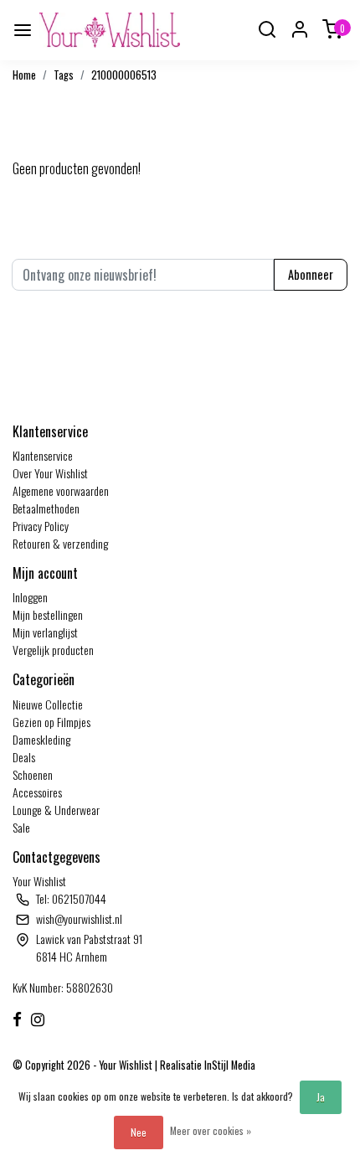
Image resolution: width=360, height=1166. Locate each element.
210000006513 (124, 75)
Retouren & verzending (60, 543)
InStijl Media (228, 1065)
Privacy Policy (41, 525)
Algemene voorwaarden (61, 490)
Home (24, 75)
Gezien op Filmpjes (51, 721)
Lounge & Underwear (56, 809)
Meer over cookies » (210, 1130)
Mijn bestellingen (48, 614)
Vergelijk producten (53, 649)
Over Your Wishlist (50, 473)
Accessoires (37, 792)
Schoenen (33, 774)
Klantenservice (43, 455)
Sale (21, 827)
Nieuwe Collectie (48, 704)
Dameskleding (41, 739)
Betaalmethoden (46, 508)
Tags (64, 75)
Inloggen (30, 597)
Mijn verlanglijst (45, 632)
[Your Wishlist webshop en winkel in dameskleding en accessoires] (109, 30)
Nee (139, 1132)
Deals (24, 757)
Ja (320, 1097)
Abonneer (310, 274)
